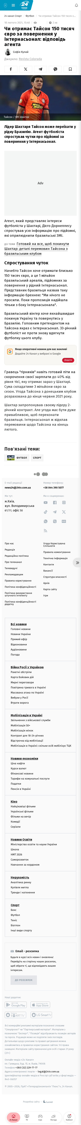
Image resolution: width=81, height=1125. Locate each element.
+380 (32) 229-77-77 (26, 1067)
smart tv (16, 1015)
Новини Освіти (21, 839)
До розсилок (24, 980)
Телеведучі (11, 568)
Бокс (13, 910)
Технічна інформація (55, 558)
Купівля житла (20, 887)
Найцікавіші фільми (23, 806)
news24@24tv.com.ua (18, 487)
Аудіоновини (19, 649)
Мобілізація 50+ (20, 725)
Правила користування (18, 581)
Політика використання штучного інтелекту (18, 594)
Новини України (21, 634)
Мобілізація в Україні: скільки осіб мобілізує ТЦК (41, 746)
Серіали (16, 827)
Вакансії (48, 571)
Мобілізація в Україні (26, 715)
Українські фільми (22, 811)
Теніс (14, 920)
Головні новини (21, 629)
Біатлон (15, 925)
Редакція (10, 550)
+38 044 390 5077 (53, 487)
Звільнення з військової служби (30, 720)
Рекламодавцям (14, 574)
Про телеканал (13, 562)
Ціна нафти (18, 763)
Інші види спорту (21, 930)
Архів (46, 583)
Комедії (15, 821)
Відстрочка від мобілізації (27, 740)
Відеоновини (19, 644)
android (16, 1005)
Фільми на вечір (21, 816)
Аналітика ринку (21, 882)
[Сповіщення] (76, 5)
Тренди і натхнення (23, 892)
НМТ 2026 (16, 854)
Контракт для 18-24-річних (27, 735)
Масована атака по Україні (27, 692)
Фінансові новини (22, 773)
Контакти (48, 564)
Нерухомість (20, 877)
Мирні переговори (22, 682)
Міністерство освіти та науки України (34, 844)
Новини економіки (24, 758)
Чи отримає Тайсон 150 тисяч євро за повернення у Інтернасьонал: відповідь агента (57, 16)
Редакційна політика (17, 556)
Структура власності (55, 577)
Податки (16, 783)
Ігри (45, 595)
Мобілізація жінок (22, 730)
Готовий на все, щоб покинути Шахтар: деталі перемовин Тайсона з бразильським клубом (36, 249)
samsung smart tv (42, 1015)
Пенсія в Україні (21, 789)
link (45, 502)
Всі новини (19, 624)
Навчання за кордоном (25, 864)
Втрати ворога (20, 702)
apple (42, 1005)
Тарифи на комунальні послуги (30, 778)
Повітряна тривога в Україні (28, 687)
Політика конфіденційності (20, 587)
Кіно (14, 801)
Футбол (30, 16)
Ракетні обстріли (21, 672)
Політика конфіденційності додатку (20, 603)
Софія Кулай (20, 52)
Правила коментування (56, 552)
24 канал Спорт (13, 16)
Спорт (15, 905)
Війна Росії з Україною (27, 667)
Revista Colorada (30, 59)
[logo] (24, 5)
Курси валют (18, 768)
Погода (15, 654)
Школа (15, 849)
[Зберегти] (70, 69)
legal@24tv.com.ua (48, 1071)
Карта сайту (50, 589)
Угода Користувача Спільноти (54, 544)
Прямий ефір (19, 639)
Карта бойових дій (22, 677)
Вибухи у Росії (19, 697)
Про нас (9, 543)
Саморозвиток (20, 859)
